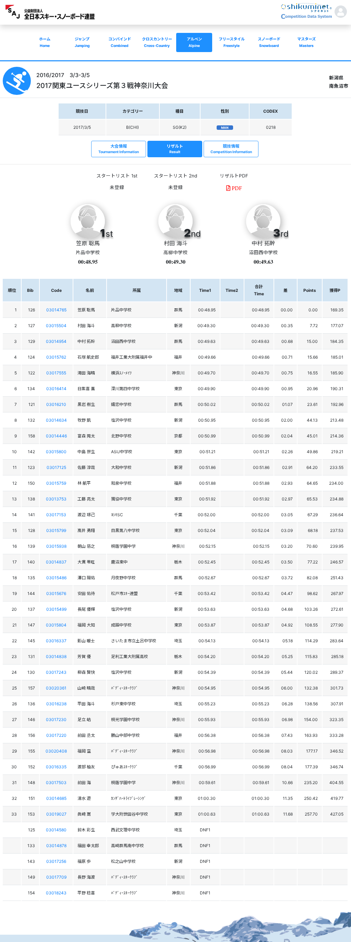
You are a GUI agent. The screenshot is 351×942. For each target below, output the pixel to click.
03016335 (56, 766)
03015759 (56, 483)
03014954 (56, 341)
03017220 (56, 735)
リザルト (175, 149)
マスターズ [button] (306, 42)
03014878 (56, 845)
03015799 (56, 530)
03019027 (56, 814)
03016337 (56, 640)
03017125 (56, 467)
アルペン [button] (194, 42)
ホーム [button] (44, 42)
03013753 (56, 498)
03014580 (56, 829)
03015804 (56, 625)
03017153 (56, 514)
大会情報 (118, 149)
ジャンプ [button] (82, 42)
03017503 (56, 782)
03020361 (56, 688)
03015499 (56, 609)
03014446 (56, 435)
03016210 (56, 404)
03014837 (56, 562)
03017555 (56, 372)
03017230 (56, 719)
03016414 (56, 388)
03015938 (56, 546)
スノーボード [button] (269, 42)
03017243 (56, 672)
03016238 (56, 703)
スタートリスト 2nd (175, 175)
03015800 (56, 451)
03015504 (56, 325)
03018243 (56, 892)
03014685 (56, 798)
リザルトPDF (234, 175)
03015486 (56, 577)
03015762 (56, 357)
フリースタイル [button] (232, 42)
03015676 (56, 593)
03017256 (56, 861)
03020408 (56, 751)
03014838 (56, 656)
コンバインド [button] (119, 42)
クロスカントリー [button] (157, 42)
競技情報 (231, 149)
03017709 (56, 877)
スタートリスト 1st (116, 175)
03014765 (56, 309)
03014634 (56, 420)
